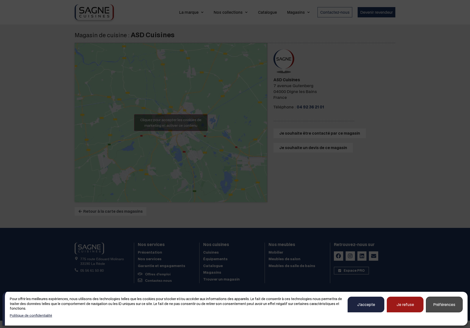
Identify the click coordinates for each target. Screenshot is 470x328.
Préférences (444, 304)
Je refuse (405, 304)
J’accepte (366, 304)
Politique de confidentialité (31, 315)
